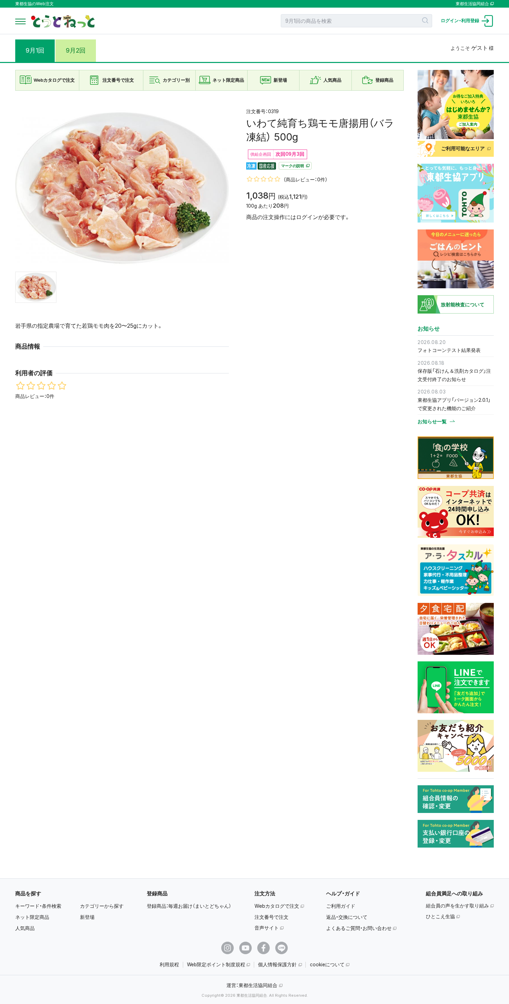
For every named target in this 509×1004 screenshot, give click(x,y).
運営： (251, 985)
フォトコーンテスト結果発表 (449, 350)
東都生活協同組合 (472, 4)
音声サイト (266, 928)
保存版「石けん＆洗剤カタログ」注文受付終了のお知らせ (454, 375)
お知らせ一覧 (432, 421)
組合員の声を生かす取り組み (457, 905)
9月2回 (76, 50)
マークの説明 (293, 165)
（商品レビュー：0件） (305, 180)
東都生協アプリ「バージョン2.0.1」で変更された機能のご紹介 (454, 404)
